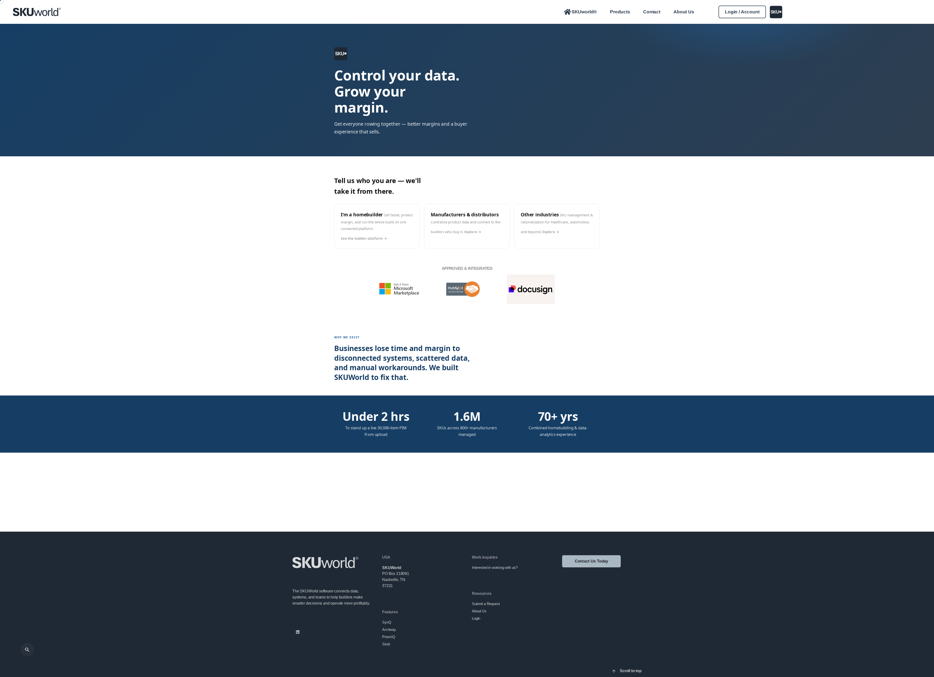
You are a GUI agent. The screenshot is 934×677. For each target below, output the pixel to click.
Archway (389, 630)
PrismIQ (388, 637)
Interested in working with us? (495, 568)
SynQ (386, 622)
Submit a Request (486, 604)
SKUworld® (584, 11)
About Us (684, 11)
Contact (651, 11)
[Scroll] (614, 671)
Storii (386, 644)
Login (476, 618)
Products (620, 11)
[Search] (27, 650)
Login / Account (742, 11)
